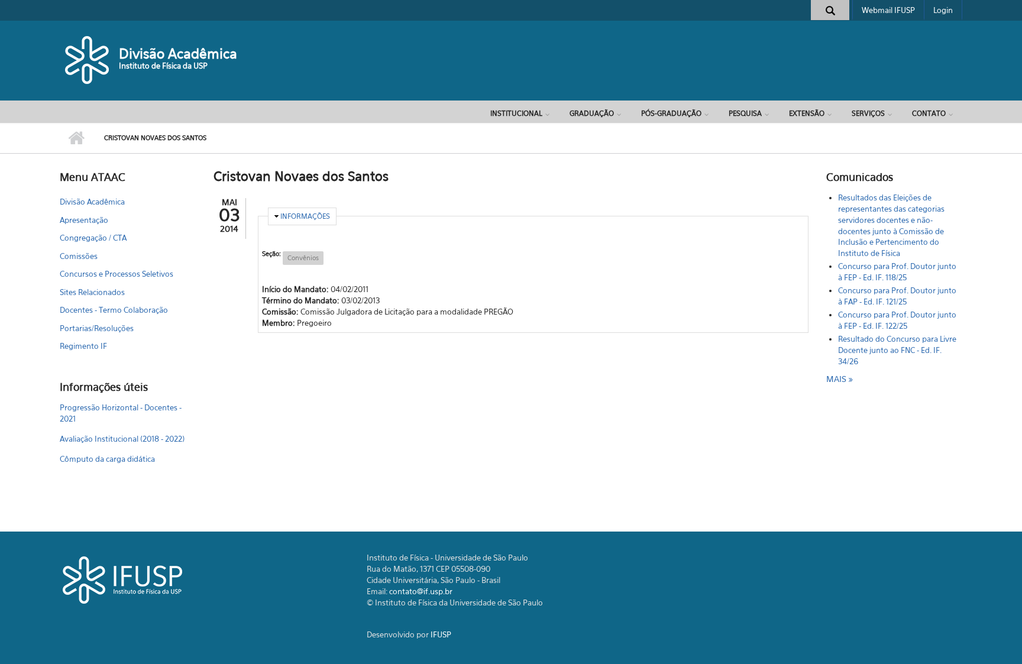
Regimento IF (83, 346)
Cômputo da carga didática (107, 459)
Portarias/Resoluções (97, 328)
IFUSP (441, 634)
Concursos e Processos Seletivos (116, 273)
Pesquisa (745, 113)
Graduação (592, 113)
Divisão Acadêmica (178, 53)
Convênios (303, 258)
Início (76, 138)
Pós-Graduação (671, 113)
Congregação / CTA (93, 237)
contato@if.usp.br (420, 591)
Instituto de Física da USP (163, 65)
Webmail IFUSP (888, 10)
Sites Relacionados (92, 292)
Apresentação (84, 220)
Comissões (79, 256)
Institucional (516, 113)
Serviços (868, 113)
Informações (305, 216)
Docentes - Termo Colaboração (114, 310)
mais (837, 379)
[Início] (88, 59)
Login (943, 10)
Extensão (806, 113)
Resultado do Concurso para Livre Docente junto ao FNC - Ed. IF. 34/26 (897, 350)
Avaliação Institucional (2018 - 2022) (122, 438)
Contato (929, 113)
